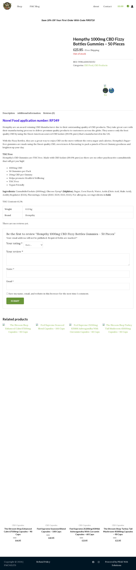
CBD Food (88, 65)
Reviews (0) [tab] (49, 113)
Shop (19, 6)
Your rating (14, 243)
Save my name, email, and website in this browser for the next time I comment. (49, 293)
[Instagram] (99, 562)
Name (10, 269)
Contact (107, 6)
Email (10, 281)
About (96, 6)
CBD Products (100, 65)
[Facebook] (93, 562)
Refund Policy (43, 561)
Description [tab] (9, 113)
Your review (14, 251)
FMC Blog (35, 6)
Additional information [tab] (29, 113)
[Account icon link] (132, 6)
